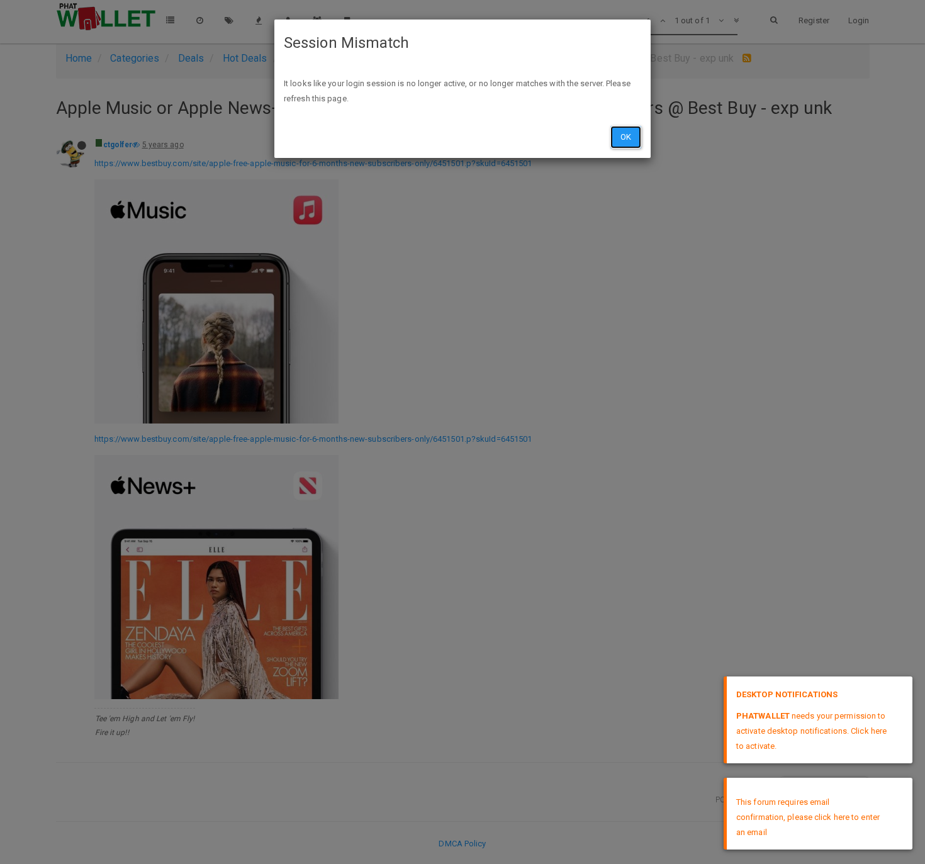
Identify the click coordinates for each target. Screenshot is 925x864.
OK (625, 137)
